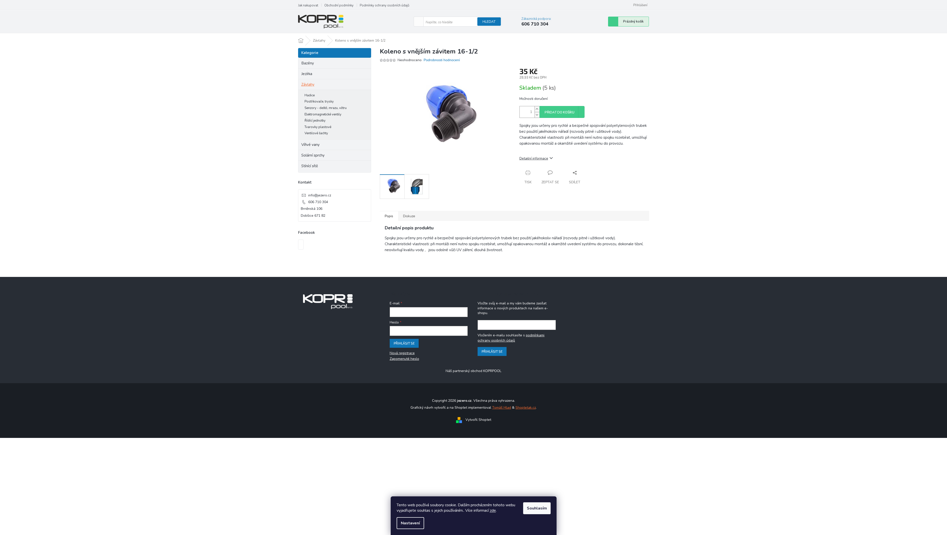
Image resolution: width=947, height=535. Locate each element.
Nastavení (410, 523)
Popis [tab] (389, 216)
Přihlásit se (404, 343)
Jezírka (306, 73)
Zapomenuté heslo (404, 358)
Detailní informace (533, 158)
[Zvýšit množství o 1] (537, 109)
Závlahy (307, 84)
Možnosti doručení (533, 98)
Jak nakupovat (308, 5)
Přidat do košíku (559, 112)
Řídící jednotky (315, 120)
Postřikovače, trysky (319, 101)
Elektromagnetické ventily (323, 114)
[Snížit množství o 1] (537, 115)
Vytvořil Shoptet (478, 420)
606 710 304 (318, 202)
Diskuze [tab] (409, 216)
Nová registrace (402, 353)
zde (493, 510)
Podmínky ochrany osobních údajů (384, 5)
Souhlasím (537, 508)
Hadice (310, 95)
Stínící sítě (309, 165)
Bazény (307, 63)
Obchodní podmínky (339, 5)
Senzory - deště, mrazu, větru (326, 108)
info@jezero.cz (319, 195)
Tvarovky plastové (318, 127)
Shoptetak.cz (525, 407)
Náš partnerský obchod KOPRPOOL (473, 371)
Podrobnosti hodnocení (442, 60)
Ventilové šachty (316, 133)
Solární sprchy (313, 155)
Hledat (489, 21)
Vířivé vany (310, 144)
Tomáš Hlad (501, 407)
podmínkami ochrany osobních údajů (511, 338)
